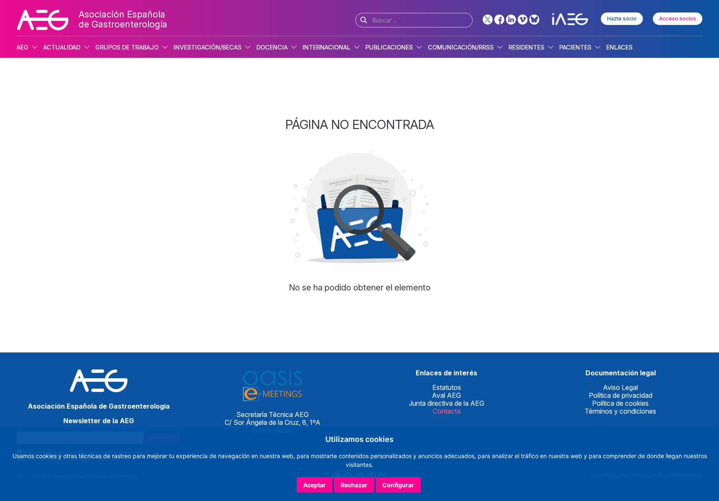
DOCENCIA (272, 47)
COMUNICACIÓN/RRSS (460, 47)
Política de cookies (620, 403)
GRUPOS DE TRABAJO (127, 47)
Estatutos (446, 387)
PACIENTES (575, 47)
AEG (22, 47)
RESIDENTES (526, 47)
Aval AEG (446, 395)
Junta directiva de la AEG (446, 403)
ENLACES (619, 47)
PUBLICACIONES (389, 47)
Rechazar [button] (354, 485)
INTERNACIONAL (326, 47)
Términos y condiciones (620, 411)
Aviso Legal (620, 387)
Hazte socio (622, 18)
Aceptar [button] (314, 485)
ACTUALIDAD (61, 47)
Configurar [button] (398, 485)
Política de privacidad (620, 395)
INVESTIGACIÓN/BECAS (207, 47)
